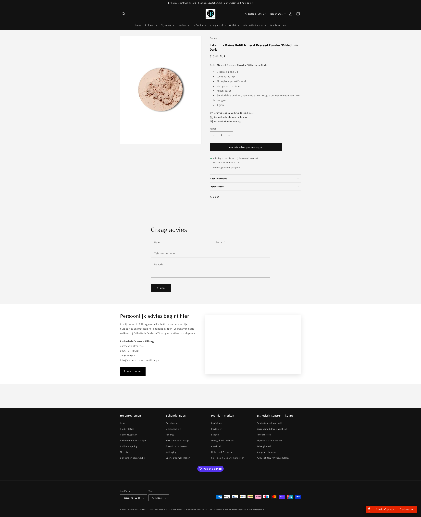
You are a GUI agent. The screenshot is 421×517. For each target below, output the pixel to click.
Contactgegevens (256, 509)
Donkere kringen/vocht (132, 457)
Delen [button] (216, 196)
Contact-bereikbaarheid (269, 423)
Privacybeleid (264, 446)
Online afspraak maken (178, 457)
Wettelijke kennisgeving (235, 509)
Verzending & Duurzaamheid (272, 428)
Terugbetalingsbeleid (159, 509)
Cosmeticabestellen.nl (136, 509)
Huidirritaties (127, 428)
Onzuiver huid (173, 423)
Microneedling (173, 428)
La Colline (216, 423)
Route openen (133, 371)
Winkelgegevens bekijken (226, 167)
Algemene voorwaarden (269, 440)
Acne (122, 423)
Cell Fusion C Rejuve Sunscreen (227, 457)
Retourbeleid (264, 434)
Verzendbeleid (216, 509)
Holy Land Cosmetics (222, 452)
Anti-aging (171, 452)
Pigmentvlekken (128, 434)
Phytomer (216, 428)
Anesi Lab (216, 446)
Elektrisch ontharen (176, 446)
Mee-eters (125, 452)
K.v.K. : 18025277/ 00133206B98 (273, 457)
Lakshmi (215, 434)
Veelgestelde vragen (267, 452)
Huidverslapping (128, 446)
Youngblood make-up (222, 440)
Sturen (161, 287)
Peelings (170, 434)
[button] (123, 13)
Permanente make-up (177, 440)
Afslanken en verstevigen (133, 440)
